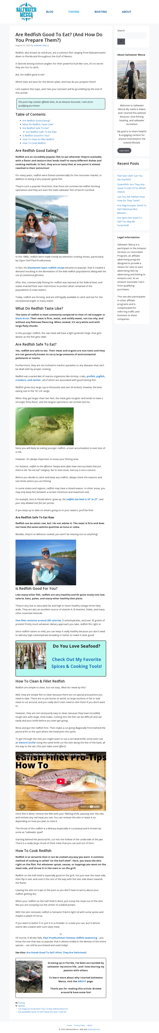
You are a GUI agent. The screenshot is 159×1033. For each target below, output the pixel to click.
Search (121, 30)
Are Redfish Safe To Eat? (35, 128)
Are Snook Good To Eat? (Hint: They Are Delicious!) (56, 952)
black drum (22, 318)
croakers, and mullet (28, 380)
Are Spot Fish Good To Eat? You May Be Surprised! (129, 221)
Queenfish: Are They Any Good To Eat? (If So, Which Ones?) (131, 188)
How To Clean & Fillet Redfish (38, 139)
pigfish (100, 376)
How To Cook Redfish (34, 143)
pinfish (91, 376)
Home (69, 1025)
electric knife (27, 742)
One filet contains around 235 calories (38, 620)
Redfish (21, 1006)
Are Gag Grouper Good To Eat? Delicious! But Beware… (131, 209)
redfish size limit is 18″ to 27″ (82, 499)
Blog (49, 12)
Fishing (73, 12)
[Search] (121, 42)
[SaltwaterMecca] (26, 11)
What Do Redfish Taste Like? (37, 124)
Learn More (124, 150)
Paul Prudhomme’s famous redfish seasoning (70, 937)
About (126, 12)
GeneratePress (94, 1029)
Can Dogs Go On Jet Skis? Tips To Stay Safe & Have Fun (43, 1008)
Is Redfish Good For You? (35, 135)
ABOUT (82, 981)
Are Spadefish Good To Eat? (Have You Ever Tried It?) (42, 1011)
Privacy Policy (79, 1025)
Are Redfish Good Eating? (36, 120)
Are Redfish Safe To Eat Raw (41, 131)
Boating (101, 12)
